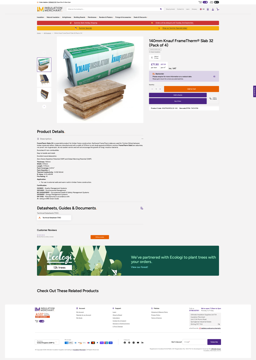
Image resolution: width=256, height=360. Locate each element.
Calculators (116, 318)
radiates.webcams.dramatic (210, 328)
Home (39, 33)
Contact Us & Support (119, 321)
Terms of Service (156, 318)
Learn (114, 312)
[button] (212, 9)
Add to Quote (178, 95)
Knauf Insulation (155, 52)
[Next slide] (44, 107)
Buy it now (177, 101)
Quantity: (151, 84)
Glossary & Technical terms (121, 323)
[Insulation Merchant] (50, 9)
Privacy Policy (155, 315)
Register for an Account (83, 315)
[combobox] (115, 9)
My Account (80, 312)
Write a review (100, 237)
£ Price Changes (118, 326)
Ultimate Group (216, 349)
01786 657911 (194, 311)
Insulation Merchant (79, 350)
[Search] (161, 9)
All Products (47, 33)
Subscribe (214, 342)
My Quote (79, 318)
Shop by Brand (117, 315)
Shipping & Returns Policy (159, 312)
